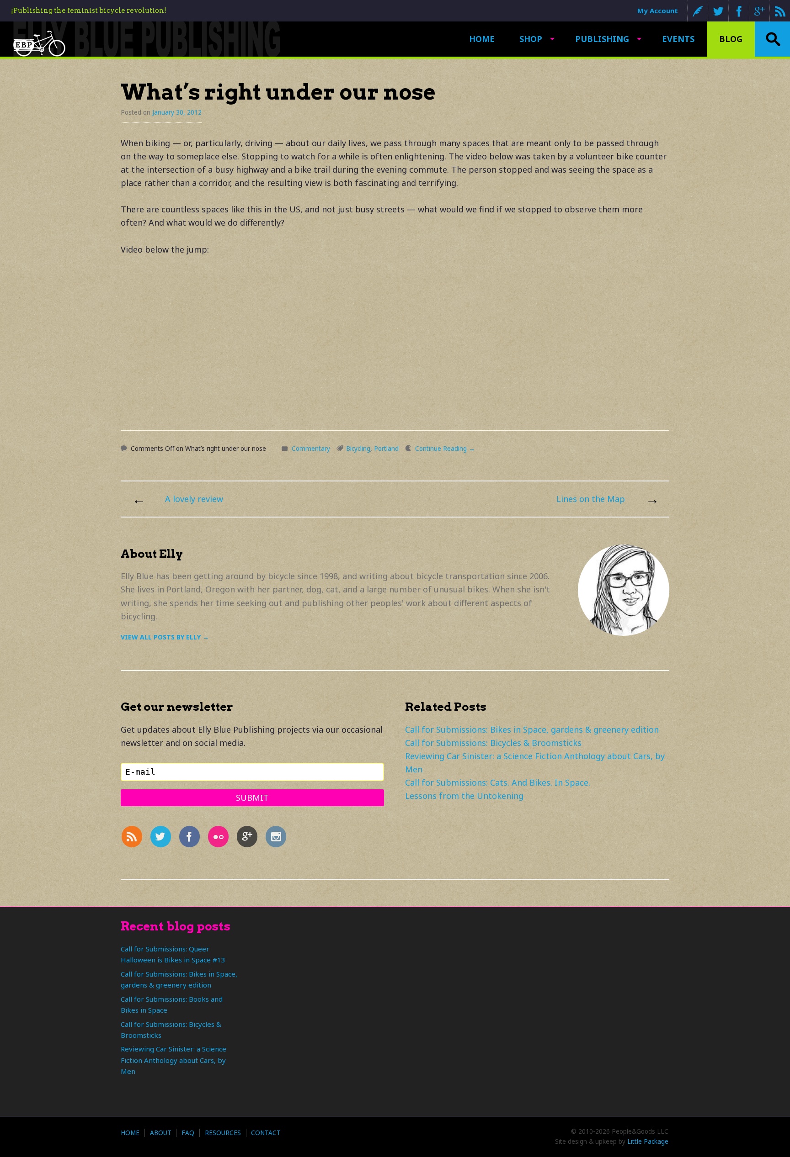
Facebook (738, 10)
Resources (223, 1133)
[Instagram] (278, 839)
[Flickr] (220, 839)
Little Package (647, 1141)
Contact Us (697, 10)
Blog (730, 38)
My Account (657, 10)
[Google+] (249, 839)
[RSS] (134, 839)
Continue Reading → (445, 448)
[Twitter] (162, 839)
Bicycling (358, 448)
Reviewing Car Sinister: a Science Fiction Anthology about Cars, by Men (173, 1060)
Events (678, 38)
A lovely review (194, 498)
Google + (759, 10)
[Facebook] (191, 839)
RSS (779, 10)
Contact (266, 1133)
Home (482, 38)
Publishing (602, 38)
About (160, 1133)
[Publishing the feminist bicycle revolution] (39, 43)
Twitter (718, 10)
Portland (386, 448)
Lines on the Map (590, 498)
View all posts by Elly (165, 637)
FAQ (187, 1133)
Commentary (311, 448)
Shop (530, 38)
